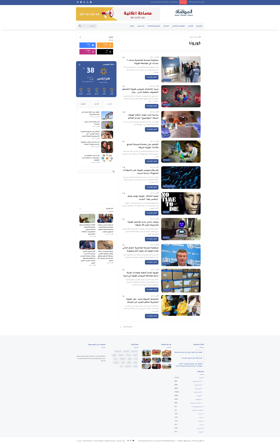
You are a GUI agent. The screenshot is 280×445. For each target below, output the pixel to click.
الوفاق (114, 355)
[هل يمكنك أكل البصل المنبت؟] (107, 125)
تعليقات (83, 104)
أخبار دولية (198, 385)
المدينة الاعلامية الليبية (145, 441)
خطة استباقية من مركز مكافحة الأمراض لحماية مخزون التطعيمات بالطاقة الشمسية (87, 229)
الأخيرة (97, 104)
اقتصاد (199, 396)
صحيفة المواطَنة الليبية (168, 441)
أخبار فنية (198, 389)
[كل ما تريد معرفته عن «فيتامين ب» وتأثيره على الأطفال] (107, 158)
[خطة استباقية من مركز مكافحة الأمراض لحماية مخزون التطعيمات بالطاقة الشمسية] (87, 218)
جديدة (115, 359)
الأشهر (110, 104)
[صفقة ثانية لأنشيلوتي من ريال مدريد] (156, 366)
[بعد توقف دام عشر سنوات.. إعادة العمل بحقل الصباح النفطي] (166, 366)
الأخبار (191, 26)
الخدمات (166, 26)
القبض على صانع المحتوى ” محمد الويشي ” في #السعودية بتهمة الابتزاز (89, 134)
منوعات (200, 432)
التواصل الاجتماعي (178, 26)
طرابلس (116, 362)
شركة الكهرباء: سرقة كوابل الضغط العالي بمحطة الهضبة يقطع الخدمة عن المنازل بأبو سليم (150, 2)
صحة (201, 425)
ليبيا (121, 366)
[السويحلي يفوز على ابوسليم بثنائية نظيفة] (156, 352)
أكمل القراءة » (152, 77)
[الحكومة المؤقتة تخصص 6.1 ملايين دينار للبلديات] (166, 360)
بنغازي (130, 359)
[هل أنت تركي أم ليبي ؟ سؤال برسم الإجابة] (146, 353)
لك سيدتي (140, 26)
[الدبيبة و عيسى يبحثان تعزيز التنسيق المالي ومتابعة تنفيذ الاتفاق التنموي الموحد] (105, 218)
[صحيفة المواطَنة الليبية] (184, 12)
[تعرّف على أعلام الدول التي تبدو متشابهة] (107, 115)
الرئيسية (199, 26)
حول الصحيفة (121, 441)
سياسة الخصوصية (110, 441)
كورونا (135, 366)
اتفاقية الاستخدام (99, 441)
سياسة (200, 421)
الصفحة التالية (128, 327)
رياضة (132, 26)
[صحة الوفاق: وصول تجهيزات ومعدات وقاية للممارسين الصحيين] (146, 366)
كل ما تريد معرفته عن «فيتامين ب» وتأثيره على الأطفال (90, 158)
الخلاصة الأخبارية (87, 441)
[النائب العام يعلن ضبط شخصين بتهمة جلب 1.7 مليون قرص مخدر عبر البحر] (156, 360)
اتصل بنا (79, 441)
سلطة (129, 362)
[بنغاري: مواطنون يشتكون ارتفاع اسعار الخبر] (166, 353)
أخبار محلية (197, 392)
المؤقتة (121, 355)
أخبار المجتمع (197, 381)
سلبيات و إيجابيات (195, 403)
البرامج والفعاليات (153, 26)
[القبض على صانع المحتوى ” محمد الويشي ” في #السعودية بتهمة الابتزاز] (107, 135)
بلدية (136, 359)
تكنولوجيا (198, 399)
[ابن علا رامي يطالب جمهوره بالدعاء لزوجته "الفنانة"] (107, 147)
